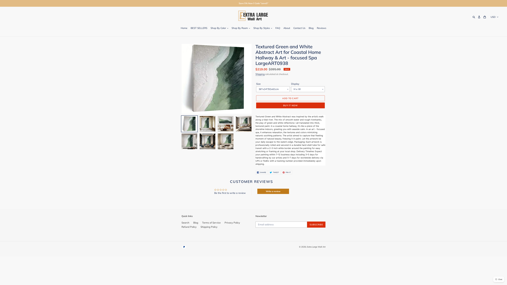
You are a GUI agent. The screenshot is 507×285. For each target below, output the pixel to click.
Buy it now (290, 105)
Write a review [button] (273, 191)
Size (258, 83)
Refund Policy (189, 226)
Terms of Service (211, 222)
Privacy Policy (232, 222)
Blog (195, 222)
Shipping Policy (209, 226)
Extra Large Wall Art (316, 247)
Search (185, 222)
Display (295, 83)
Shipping (260, 74)
